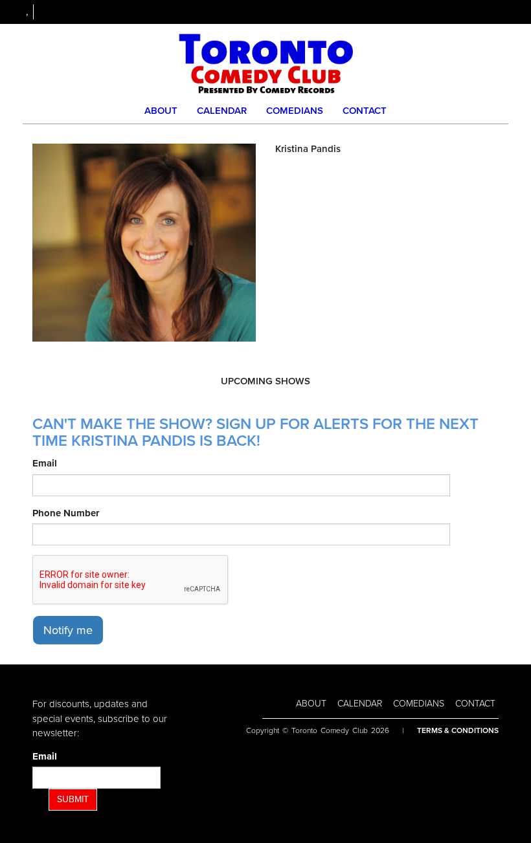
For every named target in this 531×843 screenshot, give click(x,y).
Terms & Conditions (458, 730)
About (160, 110)
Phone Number (65, 513)
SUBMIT (73, 799)
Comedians (294, 110)
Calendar (222, 110)
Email (44, 463)
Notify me (68, 630)
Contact (365, 110)
